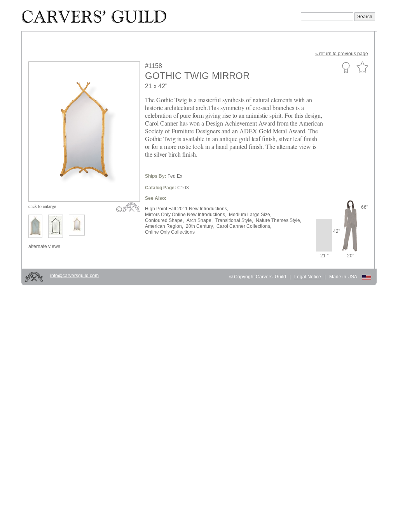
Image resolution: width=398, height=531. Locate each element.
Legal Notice (307, 276)
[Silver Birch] (35, 226)
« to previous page (341, 53)
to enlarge (42, 206)
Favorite (362, 67)
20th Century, (200, 226)
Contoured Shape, (164, 220)
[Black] (55, 226)
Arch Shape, (200, 220)
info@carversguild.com (74, 275)
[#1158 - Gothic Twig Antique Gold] (77, 225)
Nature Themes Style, (278, 220)
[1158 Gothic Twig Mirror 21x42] (89, 183)
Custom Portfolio (346, 67)
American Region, (164, 226)
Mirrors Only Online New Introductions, (185, 214)
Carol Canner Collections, (243, 226)
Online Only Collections (170, 232)
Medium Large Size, (250, 214)
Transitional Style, (234, 220)
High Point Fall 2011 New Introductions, (186, 208)
